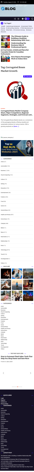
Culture (3, 179)
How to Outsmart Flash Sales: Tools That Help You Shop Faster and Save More (16, 357)
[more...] (16, 126)
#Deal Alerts (9, 30)
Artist (2, 161)
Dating (2, 183)
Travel (2, 254)
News (2, 232)
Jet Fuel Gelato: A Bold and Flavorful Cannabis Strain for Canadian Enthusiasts (15, 52)
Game (2, 205)
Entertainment (4, 192)
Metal (2, 227)
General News (4, 210)
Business (3, 108)
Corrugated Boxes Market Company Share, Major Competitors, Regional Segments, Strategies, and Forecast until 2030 (16, 114)
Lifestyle (3, 223)
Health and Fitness (5, 214)
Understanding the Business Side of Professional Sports (18, 45)
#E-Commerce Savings (19, 30)
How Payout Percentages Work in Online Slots (21, 58)
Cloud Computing (5, 175)
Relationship (4, 241)
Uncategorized (4, 258)
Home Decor (4, 219)
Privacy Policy (4, 403)
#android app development (13, 26)
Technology (4, 250)
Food (2, 201)
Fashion (3, 197)
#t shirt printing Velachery (13, 28)
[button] (3, 373)
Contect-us (4, 402)
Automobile (4, 166)
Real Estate (4, 236)
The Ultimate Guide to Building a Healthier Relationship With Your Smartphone (20, 39)
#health (3, 26)
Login (2, 398)
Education (3, 188)
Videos (2, 263)
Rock (2, 245)
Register (3, 400)
